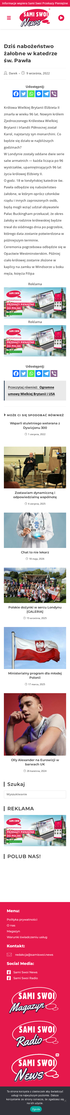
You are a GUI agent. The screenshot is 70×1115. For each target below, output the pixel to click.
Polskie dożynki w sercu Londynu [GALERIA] (35, 610)
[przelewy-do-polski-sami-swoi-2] (35, 302)
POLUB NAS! (24, 856)
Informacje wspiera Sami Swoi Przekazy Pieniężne (35, 3)
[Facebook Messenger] (38, 93)
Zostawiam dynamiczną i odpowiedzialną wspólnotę (35, 495)
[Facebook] (16, 93)
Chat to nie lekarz (35, 552)
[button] (8, 18)
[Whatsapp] (31, 93)
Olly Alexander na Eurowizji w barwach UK (35, 762)
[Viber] (54, 93)
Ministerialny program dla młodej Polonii (35, 675)
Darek (13, 73)
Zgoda (36, 1109)
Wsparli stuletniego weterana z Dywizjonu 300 (35, 425)
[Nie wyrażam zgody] (65, 1101)
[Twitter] (23, 93)
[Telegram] (46, 93)
